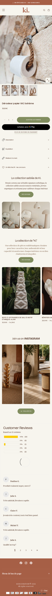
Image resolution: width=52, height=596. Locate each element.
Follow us (27, 411)
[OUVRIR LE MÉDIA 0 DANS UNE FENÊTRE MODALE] (48, 80)
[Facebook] (20, 562)
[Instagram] (26, 562)
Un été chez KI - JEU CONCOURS (27, 3)
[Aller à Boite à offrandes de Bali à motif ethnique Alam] (21, 291)
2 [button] (20, 550)
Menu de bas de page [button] (11, 573)
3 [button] (26, 550)
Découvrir (26, 194)
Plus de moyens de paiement (26, 132)
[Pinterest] (31, 562)
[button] (3, 10)
